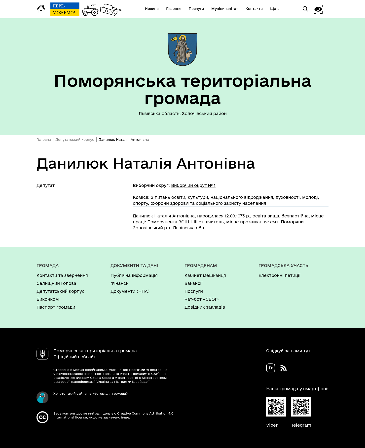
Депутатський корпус (74, 140)
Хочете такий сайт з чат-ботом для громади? (90, 393)
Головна (43, 140)
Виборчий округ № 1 (193, 185)
